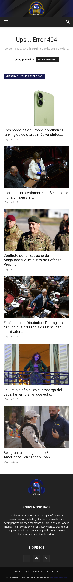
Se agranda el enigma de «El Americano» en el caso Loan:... (28, 454)
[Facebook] (26, 558)
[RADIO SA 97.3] (36, 8)
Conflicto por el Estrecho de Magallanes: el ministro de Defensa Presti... (32, 260)
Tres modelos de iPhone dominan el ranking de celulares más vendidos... (33, 132)
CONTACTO (52, 571)
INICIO (18, 571)
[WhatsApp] (46, 558)
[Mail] (36, 558)
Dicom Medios (59, 577)
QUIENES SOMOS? (34, 571)
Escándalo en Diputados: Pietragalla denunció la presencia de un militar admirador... (33, 327)
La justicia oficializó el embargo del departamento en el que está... (33, 392)
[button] (6, 22)
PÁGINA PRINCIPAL (47, 59)
